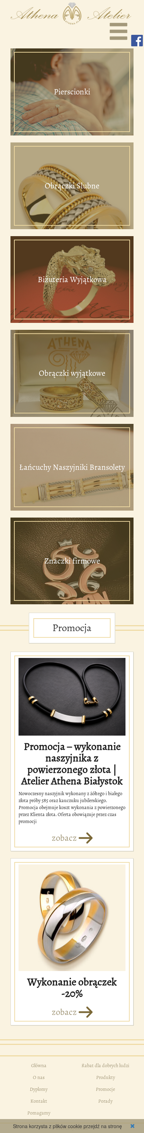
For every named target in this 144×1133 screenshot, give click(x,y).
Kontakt (38, 1101)
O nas (39, 1077)
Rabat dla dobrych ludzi (105, 1065)
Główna (38, 1065)
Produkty (105, 1077)
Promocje (105, 1089)
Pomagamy (38, 1113)
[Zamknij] (132, 1126)
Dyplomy (39, 1089)
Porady (105, 1101)
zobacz (65, 838)
